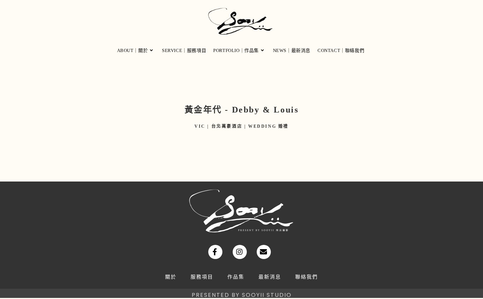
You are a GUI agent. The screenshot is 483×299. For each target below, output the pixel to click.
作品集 (235, 277)
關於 (170, 277)
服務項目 (202, 277)
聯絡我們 (306, 277)
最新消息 (269, 277)
